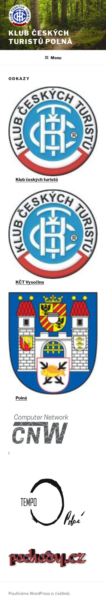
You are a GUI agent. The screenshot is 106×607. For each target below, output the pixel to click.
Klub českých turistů (37, 179)
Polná (21, 398)
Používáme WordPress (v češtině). (39, 593)
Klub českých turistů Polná (40, 37)
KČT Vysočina (30, 282)
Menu (56, 57)
